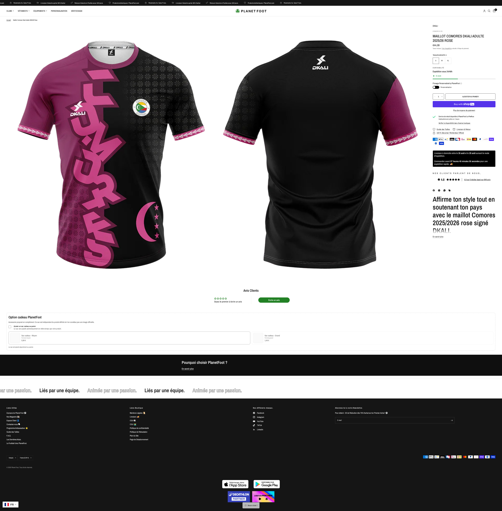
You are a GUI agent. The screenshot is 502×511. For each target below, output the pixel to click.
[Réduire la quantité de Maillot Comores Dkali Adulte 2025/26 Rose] (435, 97)
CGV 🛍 (133, 420)
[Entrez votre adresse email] (451, 420)
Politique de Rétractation (138, 431)
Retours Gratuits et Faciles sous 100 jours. (70, 3)
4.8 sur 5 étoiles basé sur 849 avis (477, 179)
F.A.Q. (9, 435)
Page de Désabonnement (139, 439)
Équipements (39, 11)
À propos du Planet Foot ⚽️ (16, 413)
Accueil (9, 20)
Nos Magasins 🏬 (13, 416)
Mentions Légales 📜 (137, 413)
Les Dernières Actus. (14, 439)
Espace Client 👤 (13, 420)
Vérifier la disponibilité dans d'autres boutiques (454, 123)
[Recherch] (489, 11)
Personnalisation (59, 11)
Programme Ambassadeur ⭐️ (17, 428)
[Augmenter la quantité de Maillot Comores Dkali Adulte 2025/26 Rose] (442, 97)
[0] (493, 11)
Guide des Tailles (13, 431)
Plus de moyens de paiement (464, 110)
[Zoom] (210, 29)
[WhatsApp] (445, 190)
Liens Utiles (12, 408)
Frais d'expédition (447, 48)
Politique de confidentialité (139, 428)
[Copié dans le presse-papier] (450, 190)
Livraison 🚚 (134, 416)
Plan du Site (134, 435)
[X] (439, 190)
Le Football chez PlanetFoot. (17, 443)
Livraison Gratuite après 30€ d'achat (34, 3)
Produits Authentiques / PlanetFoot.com (107, 3)
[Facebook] (434, 190)
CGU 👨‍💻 (133, 424)
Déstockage (76, 11)
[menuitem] (11, 11)
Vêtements (23, 11)
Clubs (9, 11)
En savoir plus (188, 368)
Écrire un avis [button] (274, 300)
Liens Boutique (136, 408)
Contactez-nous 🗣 (13, 424)
